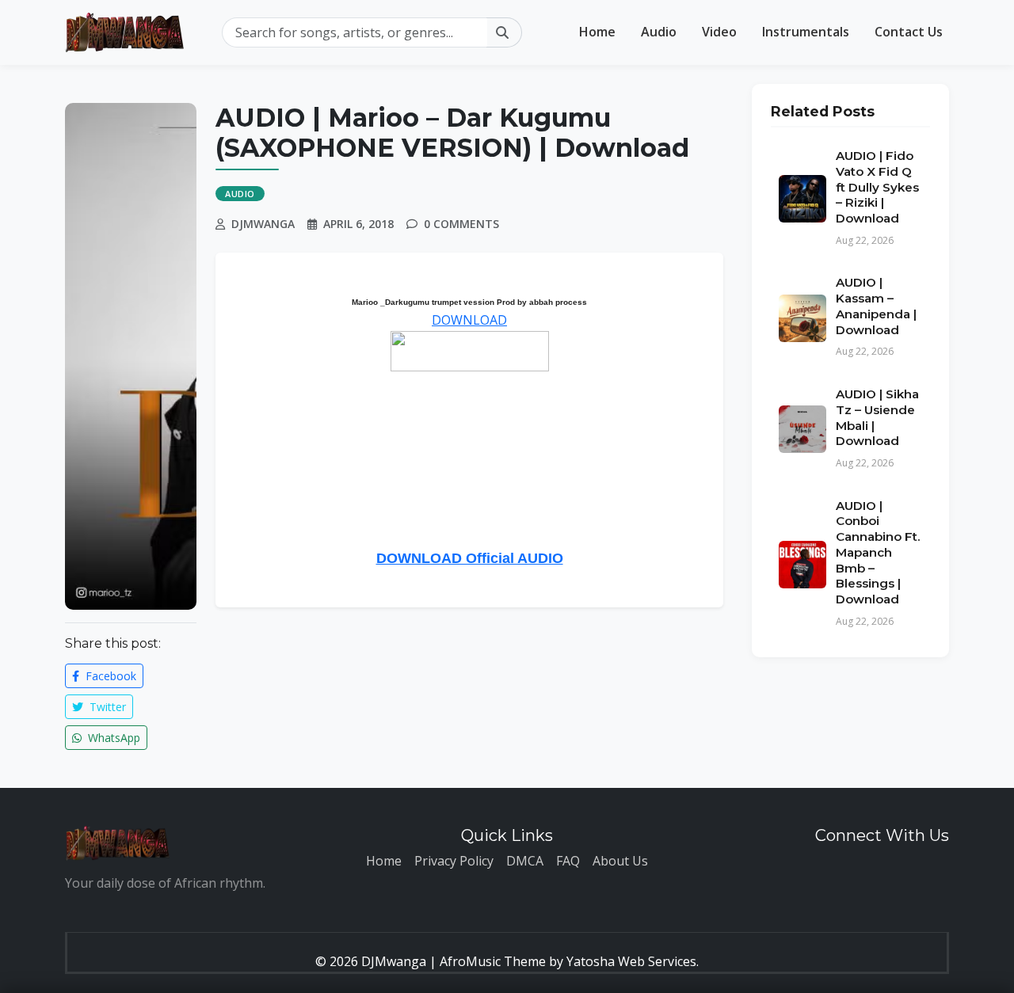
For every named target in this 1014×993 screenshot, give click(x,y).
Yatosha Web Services (631, 961)
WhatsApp (112, 737)
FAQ (568, 860)
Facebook (109, 675)
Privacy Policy (454, 860)
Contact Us (909, 31)
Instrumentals (805, 31)
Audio (659, 31)
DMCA (524, 860)
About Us (620, 860)
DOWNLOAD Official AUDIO (469, 558)
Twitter (106, 706)
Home (597, 31)
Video (719, 31)
